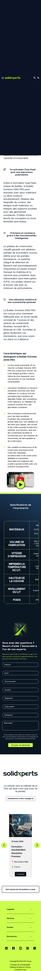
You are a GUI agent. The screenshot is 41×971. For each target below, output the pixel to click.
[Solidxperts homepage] (12, 78)
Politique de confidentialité (20, 965)
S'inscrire (20, 874)
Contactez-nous (20, 970)
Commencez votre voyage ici (21, 798)
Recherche (34, 77)
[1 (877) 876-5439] (38, 78)
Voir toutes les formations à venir (20, 889)
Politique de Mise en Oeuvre (20, 967)
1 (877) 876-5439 (38, 78)
